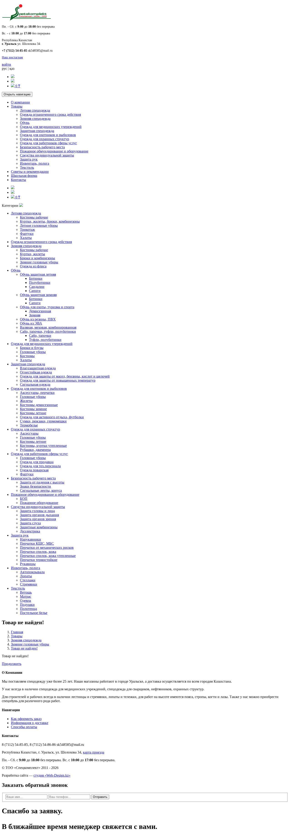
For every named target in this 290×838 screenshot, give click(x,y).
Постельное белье (33, 613)
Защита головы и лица (37, 511)
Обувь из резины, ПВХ (38, 319)
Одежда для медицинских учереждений (51, 127)
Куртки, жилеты (32, 254)
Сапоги (35, 291)
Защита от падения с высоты (42, 482)
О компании (20, 102)
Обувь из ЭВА (31, 323)
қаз (12, 68)
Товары (16, 106)
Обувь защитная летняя (38, 274)
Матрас (25, 596)
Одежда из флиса (33, 266)
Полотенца (28, 609)
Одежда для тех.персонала (40, 466)
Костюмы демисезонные (39, 405)
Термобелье (29, 425)
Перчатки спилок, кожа (38, 552)
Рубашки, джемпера (35, 450)
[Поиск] (12, 77)
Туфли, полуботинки (45, 340)
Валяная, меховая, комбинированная (48, 327)
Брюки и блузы (32, 348)
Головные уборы (33, 352)
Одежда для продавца (36, 462)
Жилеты (26, 401)
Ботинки (35, 278)
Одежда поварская (34, 470)
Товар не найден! (24, 648)
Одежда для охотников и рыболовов (48, 135)
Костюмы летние (33, 413)
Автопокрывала (32, 572)
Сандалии (36, 287)
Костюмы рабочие (34, 217)
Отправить (100, 797)
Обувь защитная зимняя (38, 295)
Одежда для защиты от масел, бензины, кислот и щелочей (65, 376)
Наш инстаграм (12, 57)
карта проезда (93, 752)
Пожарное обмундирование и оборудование (54, 151)
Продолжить (11, 664)
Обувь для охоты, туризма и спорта (47, 307)
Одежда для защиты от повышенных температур (57, 380)
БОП (23, 499)
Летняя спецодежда (35, 110)
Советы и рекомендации (30, 171)
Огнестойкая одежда (36, 372)
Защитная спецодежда (37, 131)
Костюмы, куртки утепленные (43, 446)
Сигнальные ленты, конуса (41, 490)
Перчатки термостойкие (38, 560)
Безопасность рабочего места (42, 147)
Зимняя (34, 315)
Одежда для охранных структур (44, 139)
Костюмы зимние (33, 409)
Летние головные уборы (39, 225)
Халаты (26, 238)
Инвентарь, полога (34, 163)
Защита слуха (30, 523)
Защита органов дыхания (39, 515)
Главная (17, 632)
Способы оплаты (24, 727)
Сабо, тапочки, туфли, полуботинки (48, 331)
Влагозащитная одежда (38, 368)
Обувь (24, 123)
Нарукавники (30, 539)
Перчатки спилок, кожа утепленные (48, 556)
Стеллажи (27, 580)
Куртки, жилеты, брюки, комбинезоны (50, 221)
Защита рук (29, 159)
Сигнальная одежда (35, 384)
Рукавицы (28, 564)
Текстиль (27, 167)
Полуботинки (39, 282)
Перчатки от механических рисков (47, 547)
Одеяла (25, 600)
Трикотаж (27, 229)
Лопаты (26, 576)
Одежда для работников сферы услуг (48, 143)
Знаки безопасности (35, 486)
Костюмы (27, 356)
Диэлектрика (30, 531)
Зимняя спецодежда (35, 118)
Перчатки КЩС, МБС (37, 543)
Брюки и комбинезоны (37, 258)
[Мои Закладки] (12, 81)
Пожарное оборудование (39, 503)
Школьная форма (24, 176)
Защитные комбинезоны (39, 527)
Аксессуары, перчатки (37, 393)
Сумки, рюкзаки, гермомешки (43, 421)
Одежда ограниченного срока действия (50, 114)
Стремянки (28, 584)
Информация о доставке (29, 723)
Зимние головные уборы (39, 262)
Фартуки (27, 234)
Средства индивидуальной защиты (47, 155)
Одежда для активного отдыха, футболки (52, 417)
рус (4, 68)
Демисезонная (40, 311)
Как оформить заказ (26, 719)
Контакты (18, 180)
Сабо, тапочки (40, 335)
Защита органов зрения (38, 519)
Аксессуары (29, 433)
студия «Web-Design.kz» (52, 775)
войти (6, 64)
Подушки (27, 605)
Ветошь (26, 592)
